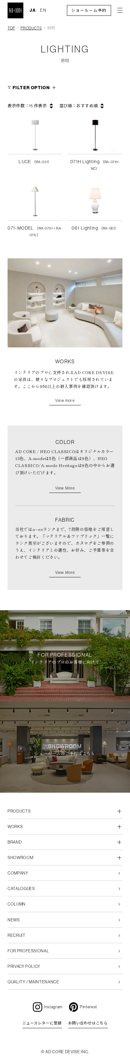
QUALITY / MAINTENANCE (33, 982)
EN (43, 10)
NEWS (14, 920)
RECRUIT (17, 935)
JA (33, 10)
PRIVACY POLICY (24, 966)
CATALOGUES (21, 888)
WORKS (15, 826)
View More (65, 488)
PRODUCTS (31, 28)
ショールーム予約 (89, 10)
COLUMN (17, 904)
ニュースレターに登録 (42, 1023)
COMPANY (18, 873)
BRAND (15, 842)
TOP (11, 28)
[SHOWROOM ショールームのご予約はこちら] (65, 789)
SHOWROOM (20, 857)
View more (65, 400)
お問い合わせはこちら (88, 1023)
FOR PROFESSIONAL (28, 951)
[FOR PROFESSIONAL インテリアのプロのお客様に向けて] (65, 698)
